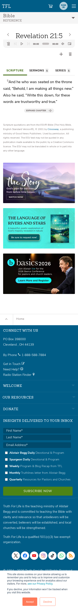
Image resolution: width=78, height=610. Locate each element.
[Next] (28, 44)
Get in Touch (12, 364)
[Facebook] (25, 555)
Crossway (53, 129)
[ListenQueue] (8, 44)
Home (20, 319)
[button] (70, 54)
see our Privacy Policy (40, 583)
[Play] (22, 44)
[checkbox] (37, 466)
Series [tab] (62, 70)
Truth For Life (6, 5)
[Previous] (15, 44)
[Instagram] (43, 555)
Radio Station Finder (17, 375)
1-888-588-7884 (34, 355)
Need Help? (11, 369)
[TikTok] (52, 555)
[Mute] (63, 44)
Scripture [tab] (15, 70)
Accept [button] (30, 601)
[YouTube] (34, 555)
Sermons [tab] (38, 70)
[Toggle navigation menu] (74, 6)
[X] (16, 555)
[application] (39, 44)
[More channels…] (71, 555)
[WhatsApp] (61, 555)
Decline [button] (47, 601)
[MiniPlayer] (69, 44)
